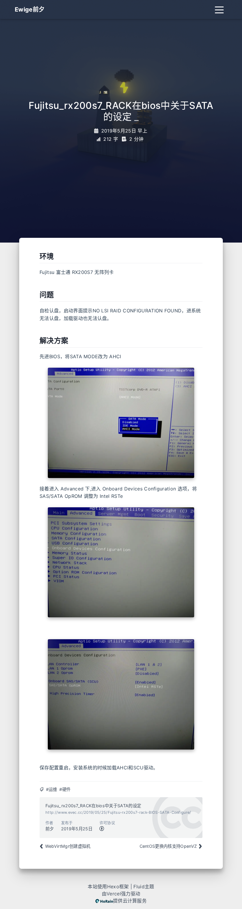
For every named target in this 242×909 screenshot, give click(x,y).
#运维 (51, 789)
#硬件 (65, 789)
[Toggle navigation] (219, 9)
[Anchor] (36, 256)
